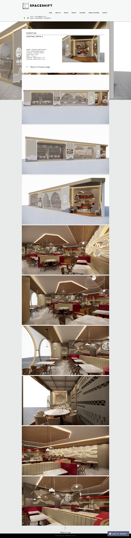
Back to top (65, 532)
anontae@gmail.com (40, 16)
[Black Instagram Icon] (28, 18)
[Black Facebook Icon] (24, 18)
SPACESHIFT (41, 6)
